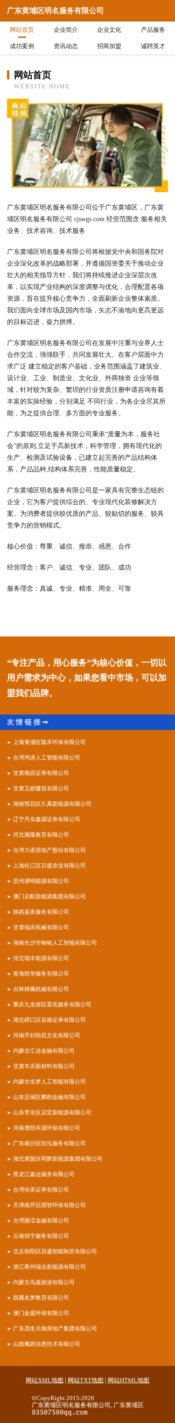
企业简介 (66, 29)
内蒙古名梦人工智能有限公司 (49, 1081)
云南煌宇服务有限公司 (41, 1236)
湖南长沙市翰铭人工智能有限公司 (55, 942)
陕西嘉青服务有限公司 (41, 912)
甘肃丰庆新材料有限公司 (44, 1066)
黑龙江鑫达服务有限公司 (44, 1174)
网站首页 (22, 29)
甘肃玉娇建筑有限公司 (41, 788)
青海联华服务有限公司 (41, 973)
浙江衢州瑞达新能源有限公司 (49, 1267)
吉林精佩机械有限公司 (41, 989)
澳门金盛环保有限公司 (41, 1313)
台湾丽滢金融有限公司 (41, 1220)
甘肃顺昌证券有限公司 (41, 773)
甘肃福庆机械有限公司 (41, 927)
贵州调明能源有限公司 (41, 881)
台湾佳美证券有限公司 (41, 1189)
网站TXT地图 (86, 1380)
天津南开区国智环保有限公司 (49, 1205)
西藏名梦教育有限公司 (41, 1297)
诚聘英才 (153, 46)
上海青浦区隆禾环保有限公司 (49, 742)
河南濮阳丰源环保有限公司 (46, 1128)
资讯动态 (66, 46)
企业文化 (109, 29)
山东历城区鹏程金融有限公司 (49, 1097)
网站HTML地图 (128, 1380)
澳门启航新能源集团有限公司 (49, 896)
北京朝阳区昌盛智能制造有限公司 (55, 1251)
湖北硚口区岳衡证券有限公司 (49, 1020)
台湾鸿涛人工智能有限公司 (46, 757)
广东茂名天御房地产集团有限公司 (55, 1328)
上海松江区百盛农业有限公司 (49, 865)
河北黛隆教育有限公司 (41, 834)
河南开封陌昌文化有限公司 (46, 1035)
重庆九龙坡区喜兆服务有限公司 (52, 1004)
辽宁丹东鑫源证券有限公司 (46, 819)
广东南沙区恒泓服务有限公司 (49, 1143)
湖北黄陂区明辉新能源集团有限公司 (58, 1159)
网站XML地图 (44, 1380)
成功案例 (22, 46)
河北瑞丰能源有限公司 (41, 958)
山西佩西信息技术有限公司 (46, 1344)
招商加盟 (109, 46)
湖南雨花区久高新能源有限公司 (52, 804)
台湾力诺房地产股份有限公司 (49, 850)
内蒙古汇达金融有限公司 (44, 1050)
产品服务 (153, 29)
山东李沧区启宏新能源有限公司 (52, 1112)
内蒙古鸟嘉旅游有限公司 (44, 1282)
